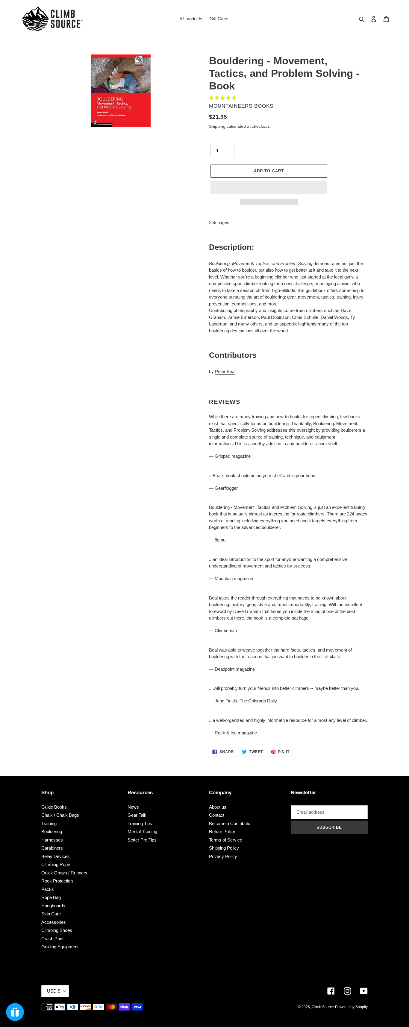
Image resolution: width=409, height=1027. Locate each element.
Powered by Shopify (351, 1007)
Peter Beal (225, 371)
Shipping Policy (224, 847)
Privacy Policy (223, 856)
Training (49, 823)
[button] (223, 97)
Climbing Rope (55, 864)
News (133, 807)
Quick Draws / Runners (64, 872)
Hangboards (53, 905)
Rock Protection (57, 880)
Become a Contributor (230, 823)
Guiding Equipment (59, 946)
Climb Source (323, 1007)
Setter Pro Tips (142, 839)
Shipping (217, 126)
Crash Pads (53, 938)
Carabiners (52, 847)
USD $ (53, 990)
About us (217, 807)
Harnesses (52, 839)
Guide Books (54, 807)
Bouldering (51, 831)
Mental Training (142, 831)
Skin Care (51, 913)
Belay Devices (55, 856)
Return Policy (222, 831)
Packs (47, 889)
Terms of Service (225, 839)
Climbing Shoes (56, 930)
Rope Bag (51, 897)
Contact (216, 815)
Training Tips (140, 823)
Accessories (53, 922)
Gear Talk (137, 815)
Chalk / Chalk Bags (60, 815)
